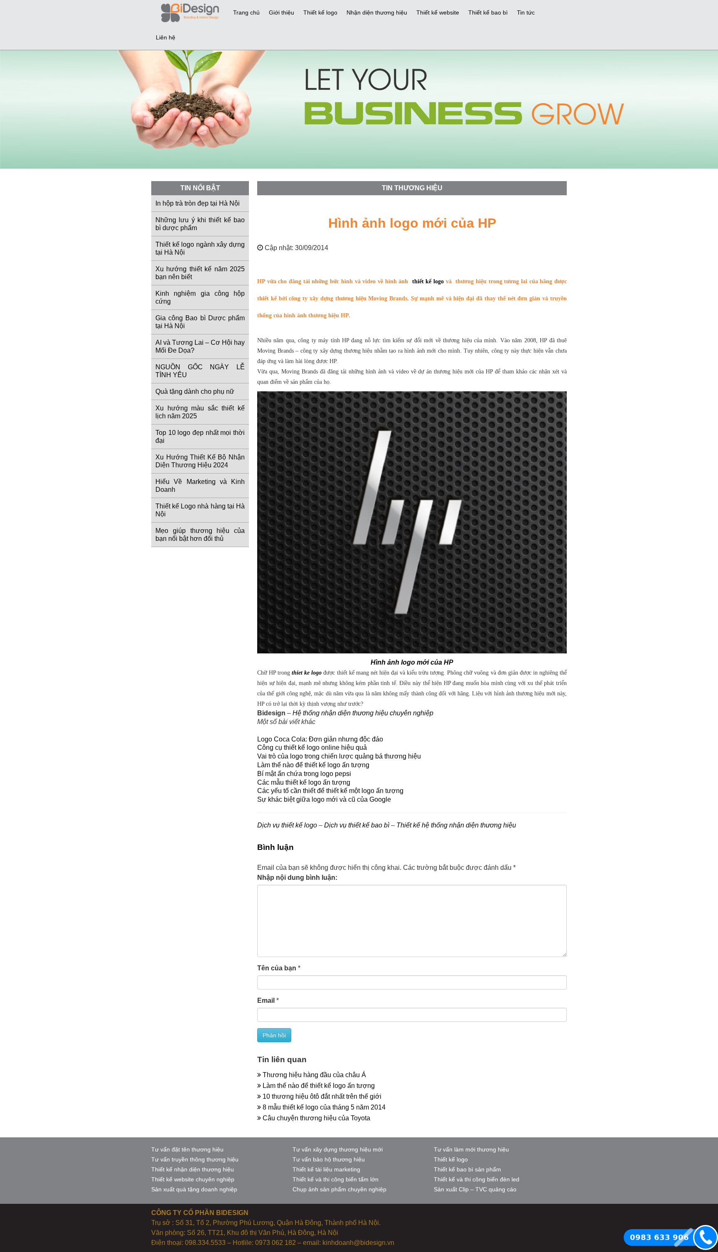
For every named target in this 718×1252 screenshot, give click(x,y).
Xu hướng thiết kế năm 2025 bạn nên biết (200, 272)
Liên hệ (165, 37)
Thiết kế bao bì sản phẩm (467, 1169)
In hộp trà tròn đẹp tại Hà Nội (197, 203)
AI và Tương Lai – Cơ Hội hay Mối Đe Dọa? (200, 346)
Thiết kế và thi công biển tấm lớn (336, 1179)
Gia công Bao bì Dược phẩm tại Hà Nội (200, 321)
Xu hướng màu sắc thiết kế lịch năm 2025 (200, 412)
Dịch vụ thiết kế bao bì (356, 825)
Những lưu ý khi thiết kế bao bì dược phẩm (200, 223)
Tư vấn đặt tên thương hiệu (187, 1149)
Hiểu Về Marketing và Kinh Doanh (200, 485)
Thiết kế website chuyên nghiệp (192, 1179)
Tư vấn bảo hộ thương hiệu (329, 1159)
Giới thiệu (281, 12)
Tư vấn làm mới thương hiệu (471, 1149)
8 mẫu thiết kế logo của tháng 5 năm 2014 (323, 1107)
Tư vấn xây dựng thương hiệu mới (338, 1149)
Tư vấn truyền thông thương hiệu (195, 1159)
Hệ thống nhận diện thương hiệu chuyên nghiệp (363, 713)
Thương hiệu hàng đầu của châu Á (313, 1074)
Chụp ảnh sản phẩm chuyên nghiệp (339, 1189)
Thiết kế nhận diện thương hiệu (192, 1169)
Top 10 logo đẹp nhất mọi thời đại (200, 436)
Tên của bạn (276, 968)
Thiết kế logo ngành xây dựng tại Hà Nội (200, 248)
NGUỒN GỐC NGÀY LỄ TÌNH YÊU (200, 370)
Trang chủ (246, 12)
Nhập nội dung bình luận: (297, 877)
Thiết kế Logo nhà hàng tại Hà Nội (200, 510)
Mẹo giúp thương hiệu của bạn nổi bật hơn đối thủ (200, 534)
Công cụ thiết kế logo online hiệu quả (312, 747)
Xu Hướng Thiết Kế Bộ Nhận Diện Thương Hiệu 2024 (200, 461)
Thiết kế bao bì (488, 12)
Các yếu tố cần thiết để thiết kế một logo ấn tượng (330, 790)
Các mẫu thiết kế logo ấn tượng (303, 782)
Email (266, 1000)
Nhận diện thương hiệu (377, 12)
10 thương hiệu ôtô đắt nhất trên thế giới (321, 1096)
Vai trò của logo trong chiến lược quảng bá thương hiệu (339, 756)
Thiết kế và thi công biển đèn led (476, 1179)
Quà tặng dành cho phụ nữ (194, 391)
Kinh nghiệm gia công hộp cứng (200, 297)
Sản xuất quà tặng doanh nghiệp (194, 1189)
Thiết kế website (437, 12)
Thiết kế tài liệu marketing (326, 1169)
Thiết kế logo (320, 12)
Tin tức (526, 12)
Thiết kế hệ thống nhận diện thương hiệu (456, 825)
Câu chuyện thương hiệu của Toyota (315, 1118)
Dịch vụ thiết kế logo (287, 825)
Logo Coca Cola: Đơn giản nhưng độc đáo (320, 739)
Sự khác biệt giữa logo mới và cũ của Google (324, 799)
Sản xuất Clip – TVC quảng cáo (475, 1189)
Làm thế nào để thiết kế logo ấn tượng (313, 764)
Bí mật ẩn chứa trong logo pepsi (304, 773)
